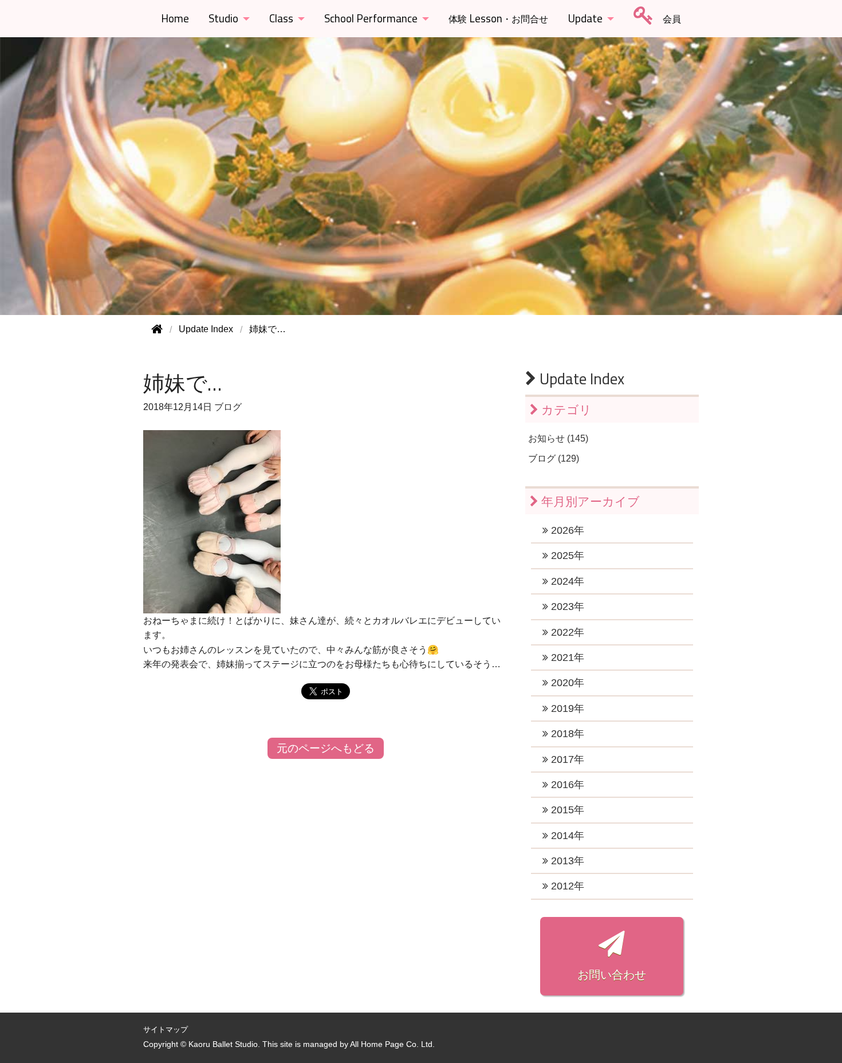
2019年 (566, 708)
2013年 (566, 861)
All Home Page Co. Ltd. (392, 1044)
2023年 (566, 606)
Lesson (498, 18)
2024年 (566, 581)
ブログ (228, 407)
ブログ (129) (553, 458)
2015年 (566, 810)
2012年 (566, 886)
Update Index (580, 378)
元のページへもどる (326, 748)
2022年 (566, 632)
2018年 (566, 733)
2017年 (566, 759)
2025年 (566, 555)
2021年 (566, 657)
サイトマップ (165, 1029)
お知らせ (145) (558, 438)
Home (175, 18)
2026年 (566, 530)
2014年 (566, 835)
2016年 (566, 784)
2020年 (566, 682)
